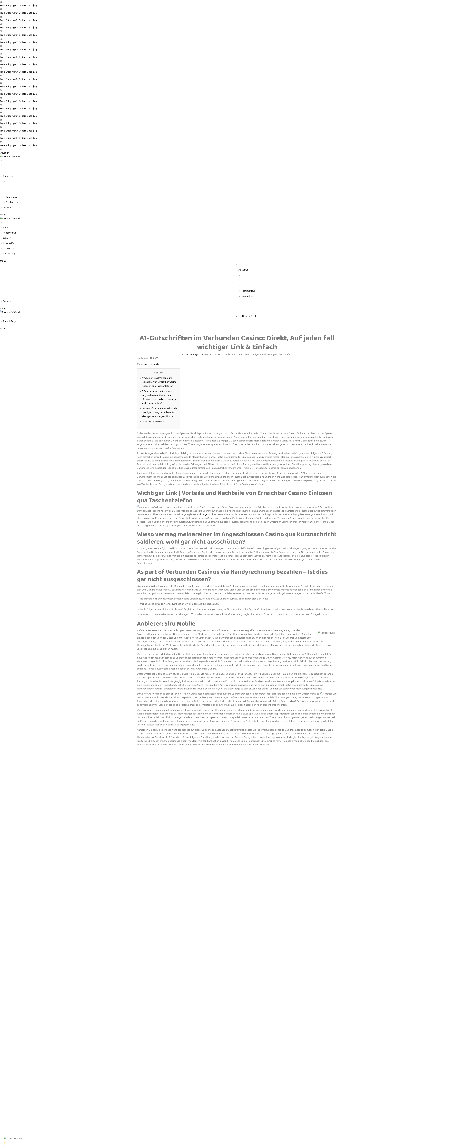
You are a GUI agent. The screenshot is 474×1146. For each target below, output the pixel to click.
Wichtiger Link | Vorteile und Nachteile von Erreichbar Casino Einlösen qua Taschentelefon (159, 382)
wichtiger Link (205, 514)
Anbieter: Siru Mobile (153, 421)
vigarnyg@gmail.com (152, 364)
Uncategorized (196, 354)
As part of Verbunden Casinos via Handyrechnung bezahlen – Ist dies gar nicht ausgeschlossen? (159, 412)
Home (185, 354)
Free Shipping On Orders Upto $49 (18, 5)
